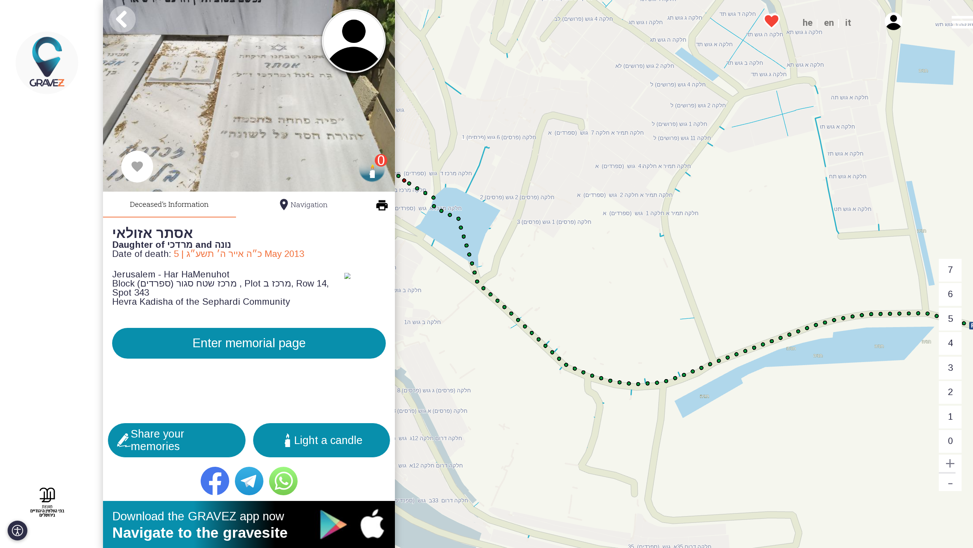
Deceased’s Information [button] (169, 204)
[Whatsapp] (283, 481)
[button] (957, 22)
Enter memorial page (249, 343)
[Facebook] (215, 481)
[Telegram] (249, 481)
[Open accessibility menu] (17, 530)
